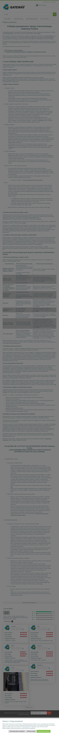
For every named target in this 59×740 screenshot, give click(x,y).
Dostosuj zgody (31, 731)
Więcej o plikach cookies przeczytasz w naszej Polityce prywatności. (18, 728)
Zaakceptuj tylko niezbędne (17, 731)
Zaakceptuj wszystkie (43, 731)
